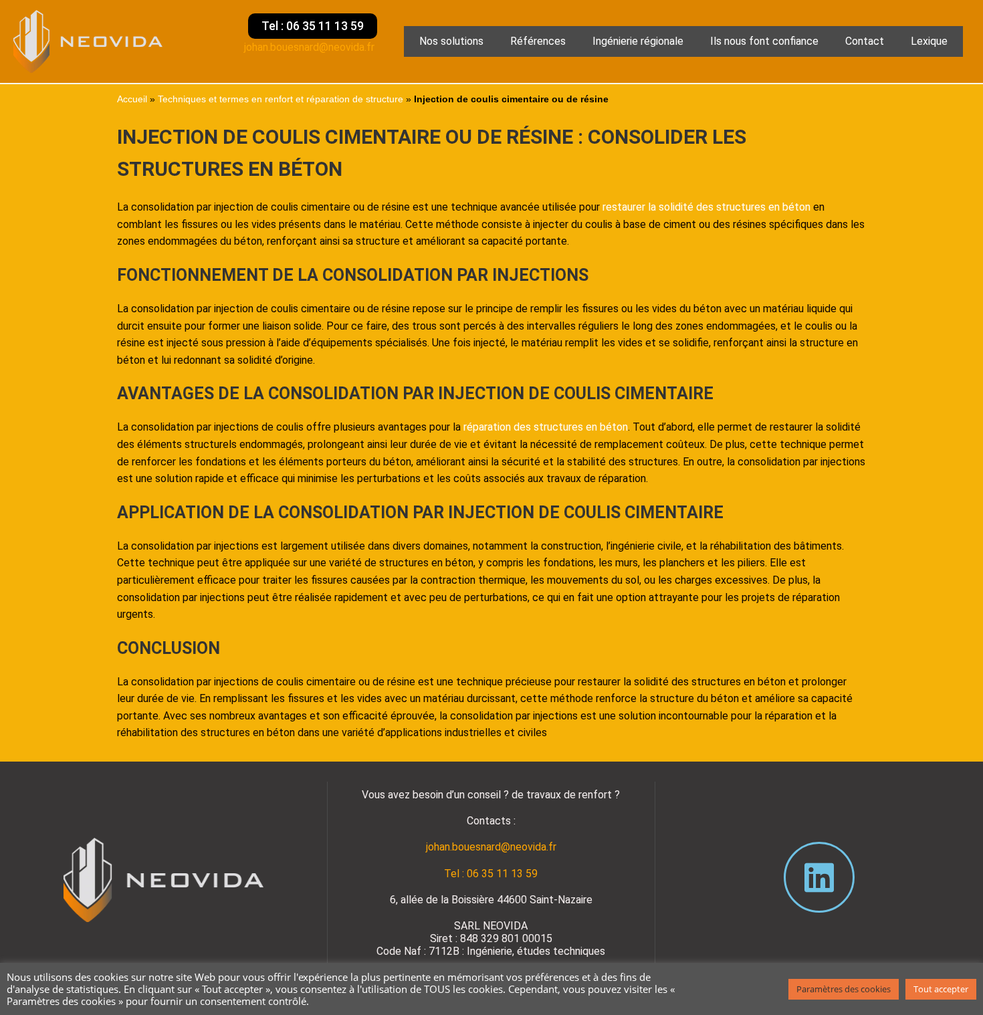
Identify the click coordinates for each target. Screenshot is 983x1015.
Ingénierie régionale (637, 41)
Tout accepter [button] (940, 989)
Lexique (929, 41)
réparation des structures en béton (545, 427)
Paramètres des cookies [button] (843, 989)
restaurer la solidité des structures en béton (706, 207)
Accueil (132, 99)
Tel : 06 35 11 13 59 (491, 873)
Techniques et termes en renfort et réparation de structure (280, 99)
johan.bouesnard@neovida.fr (310, 47)
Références (538, 41)
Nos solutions (451, 41)
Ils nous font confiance (764, 41)
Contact (864, 41)
